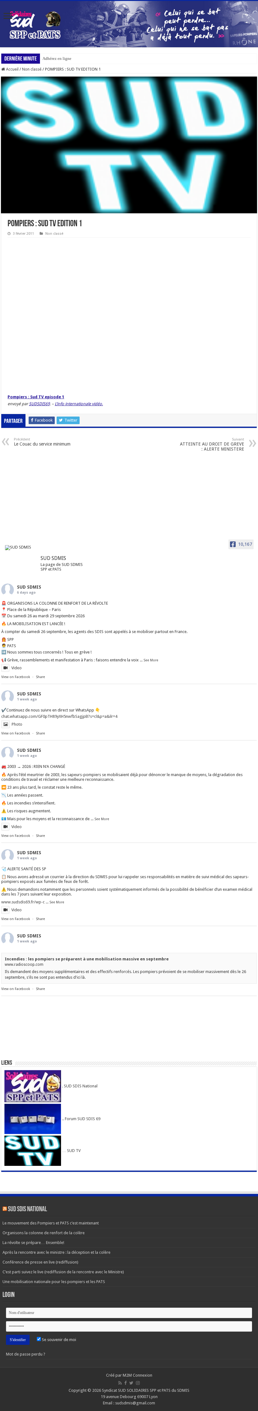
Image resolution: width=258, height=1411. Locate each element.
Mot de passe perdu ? (25, 1354)
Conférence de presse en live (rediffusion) (40, 1262)
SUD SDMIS (29, 587)
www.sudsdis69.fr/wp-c (23, 902)
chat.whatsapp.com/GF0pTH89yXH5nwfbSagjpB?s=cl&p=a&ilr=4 (59, 716)
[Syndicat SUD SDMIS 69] (129, 24)
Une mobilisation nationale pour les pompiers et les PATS (54, 1281)
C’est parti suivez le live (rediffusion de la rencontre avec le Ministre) (63, 1272)
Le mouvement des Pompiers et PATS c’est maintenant (51, 1223)
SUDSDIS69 (39, 403)
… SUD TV (71, 1150)
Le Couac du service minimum (42, 441)
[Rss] (120, 1383)
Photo (17, 724)
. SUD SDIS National (79, 1086)
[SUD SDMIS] (20, 547)
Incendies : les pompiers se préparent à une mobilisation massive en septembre (87, 959)
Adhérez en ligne (56, 58)
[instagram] (137, 1383)
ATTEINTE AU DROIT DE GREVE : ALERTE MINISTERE (212, 444)
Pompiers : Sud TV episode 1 (36, 397)
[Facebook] (125, 1383)
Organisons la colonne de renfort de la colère (44, 1232)
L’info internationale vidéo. (79, 403)
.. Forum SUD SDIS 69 (80, 1118)
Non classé (32, 69)
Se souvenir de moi (58, 1339)
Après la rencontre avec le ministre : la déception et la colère (56, 1252)
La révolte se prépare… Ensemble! (33, 1242)
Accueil (12, 69)
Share (40, 677)
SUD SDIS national (27, 1209)
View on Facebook (15, 677)
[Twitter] (131, 1383)
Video (16, 667)
